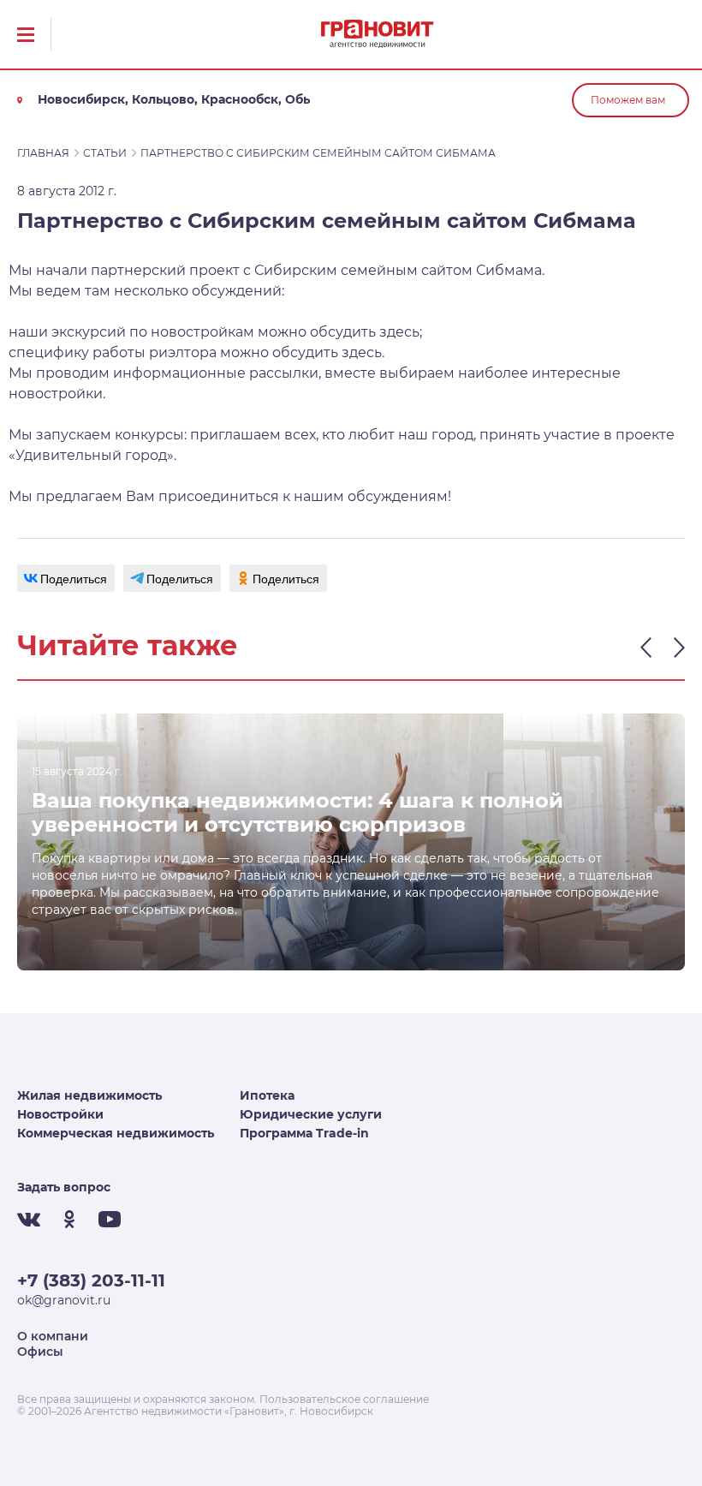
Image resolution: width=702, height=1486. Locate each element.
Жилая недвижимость (89, 1095)
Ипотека (267, 1095)
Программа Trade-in (304, 1133)
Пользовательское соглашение (344, 1399)
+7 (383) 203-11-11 (91, 1280)
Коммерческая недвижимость (115, 1133)
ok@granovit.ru (63, 1300)
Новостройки (60, 1114)
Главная (43, 152)
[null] (66, 578)
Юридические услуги (311, 1114)
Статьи (105, 152)
